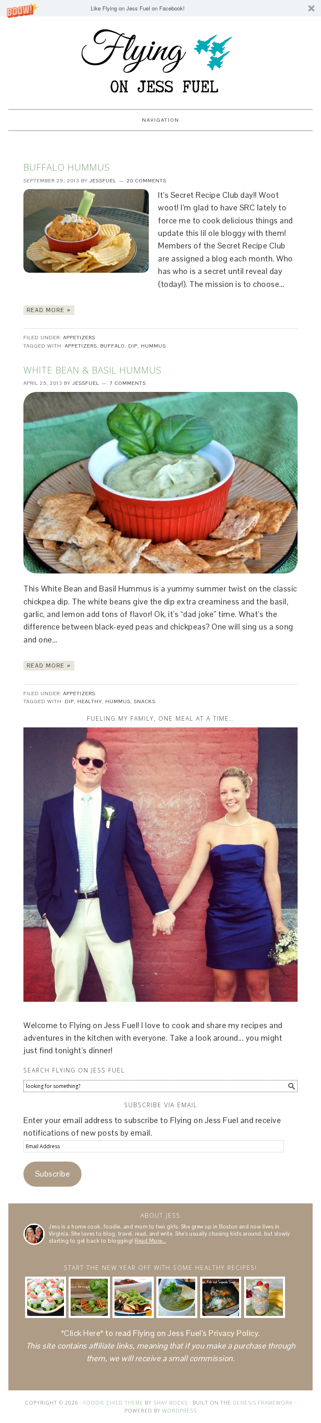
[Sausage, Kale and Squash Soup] (220, 1297)
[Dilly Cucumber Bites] (45, 1297)
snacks (144, 701)
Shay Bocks (170, 1402)
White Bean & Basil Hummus (92, 369)
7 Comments (128, 383)
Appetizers (79, 337)
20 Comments (146, 180)
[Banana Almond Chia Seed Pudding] (264, 1297)
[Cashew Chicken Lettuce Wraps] (89, 1297)
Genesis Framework (263, 1402)
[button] (160, 8)
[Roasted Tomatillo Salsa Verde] (176, 1297)
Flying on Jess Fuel (160, 59)
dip (133, 346)
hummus (153, 346)
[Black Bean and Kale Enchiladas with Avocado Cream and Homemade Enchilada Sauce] (133, 1297)
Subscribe (52, 1174)
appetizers (81, 346)
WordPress (179, 1410)
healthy (89, 701)
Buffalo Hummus (66, 167)
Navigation (160, 120)
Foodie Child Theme (113, 1402)
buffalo (112, 346)
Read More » (49, 310)
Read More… (150, 1240)
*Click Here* (82, 1333)
